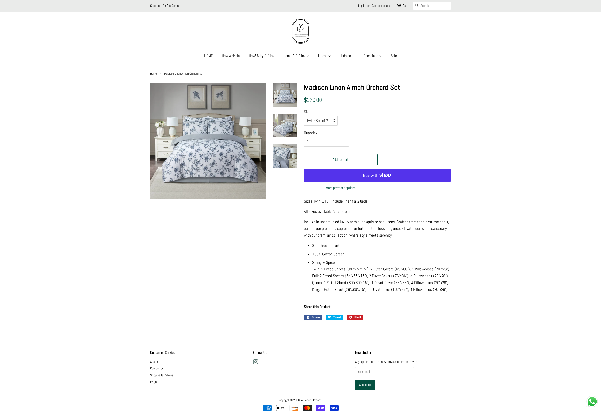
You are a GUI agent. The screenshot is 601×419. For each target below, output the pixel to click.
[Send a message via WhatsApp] (592, 401)
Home (153, 74)
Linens (323, 55)
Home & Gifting (294, 55)
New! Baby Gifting (261, 55)
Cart (405, 6)
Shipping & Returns (161, 375)
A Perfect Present (312, 400)
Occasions (371, 55)
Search (154, 362)
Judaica (346, 55)
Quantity (310, 132)
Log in (361, 6)
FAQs (153, 382)
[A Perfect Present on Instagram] (255, 363)
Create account (381, 6)
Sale (394, 55)
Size (307, 111)
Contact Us (157, 368)
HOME (208, 55)
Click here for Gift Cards (164, 6)
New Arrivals (231, 55)
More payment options (341, 187)
